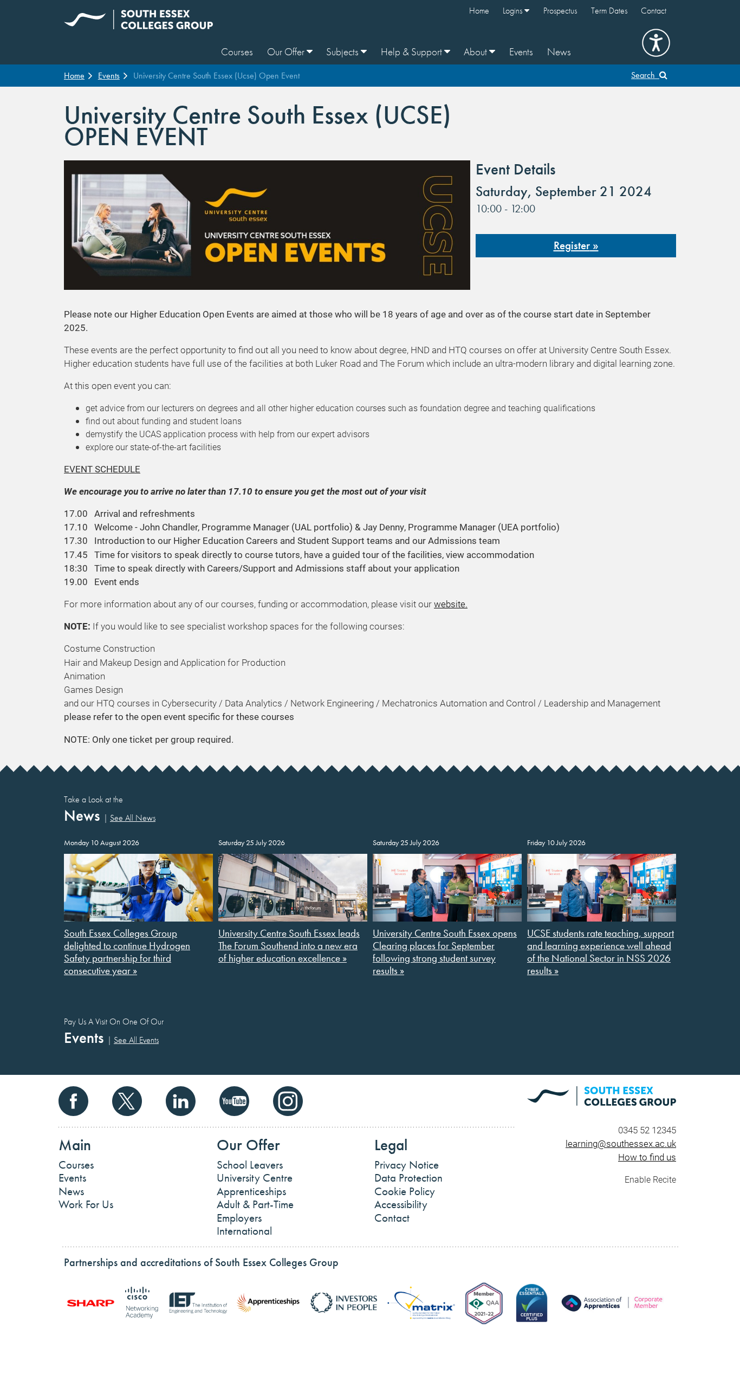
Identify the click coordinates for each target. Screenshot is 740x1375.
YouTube (234, 1101)
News (559, 52)
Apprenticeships (251, 1191)
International (244, 1231)
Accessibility (400, 1204)
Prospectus (560, 10)
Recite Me (656, 42)
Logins (513, 10)
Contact (653, 10)
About (476, 52)
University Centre (255, 1178)
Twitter (127, 1101)
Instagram (288, 1101)
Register (572, 245)
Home (479, 10)
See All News (132, 817)
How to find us (647, 1157)
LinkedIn (181, 1101)
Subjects (343, 52)
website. (451, 604)
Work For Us (86, 1204)
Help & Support (412, 52)
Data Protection (408, 1178)
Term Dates (609, 10)
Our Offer (287, 52)
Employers (239, 1218)
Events (521, 52)
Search (645, 75)
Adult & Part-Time (255, 1204)
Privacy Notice (406, 1165)
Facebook (73, 1101)
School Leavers (250, 1165)
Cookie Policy (404, 1191)
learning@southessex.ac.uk (621, 1143)
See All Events (136, 1040)
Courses (237, 52)
